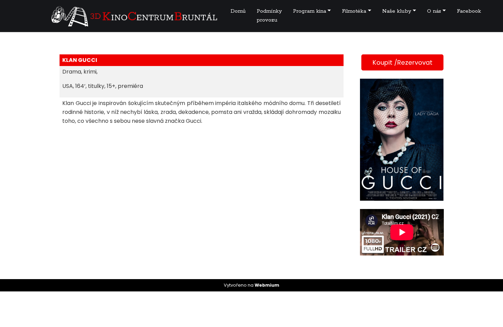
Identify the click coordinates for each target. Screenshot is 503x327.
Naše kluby (396, 11)
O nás (434, 11)
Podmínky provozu (269, 15)
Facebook (469, 11)
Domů (238, 11)
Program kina (309, 11)
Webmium (267, 285)
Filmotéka (354, 11)
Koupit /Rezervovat (403, 62)
